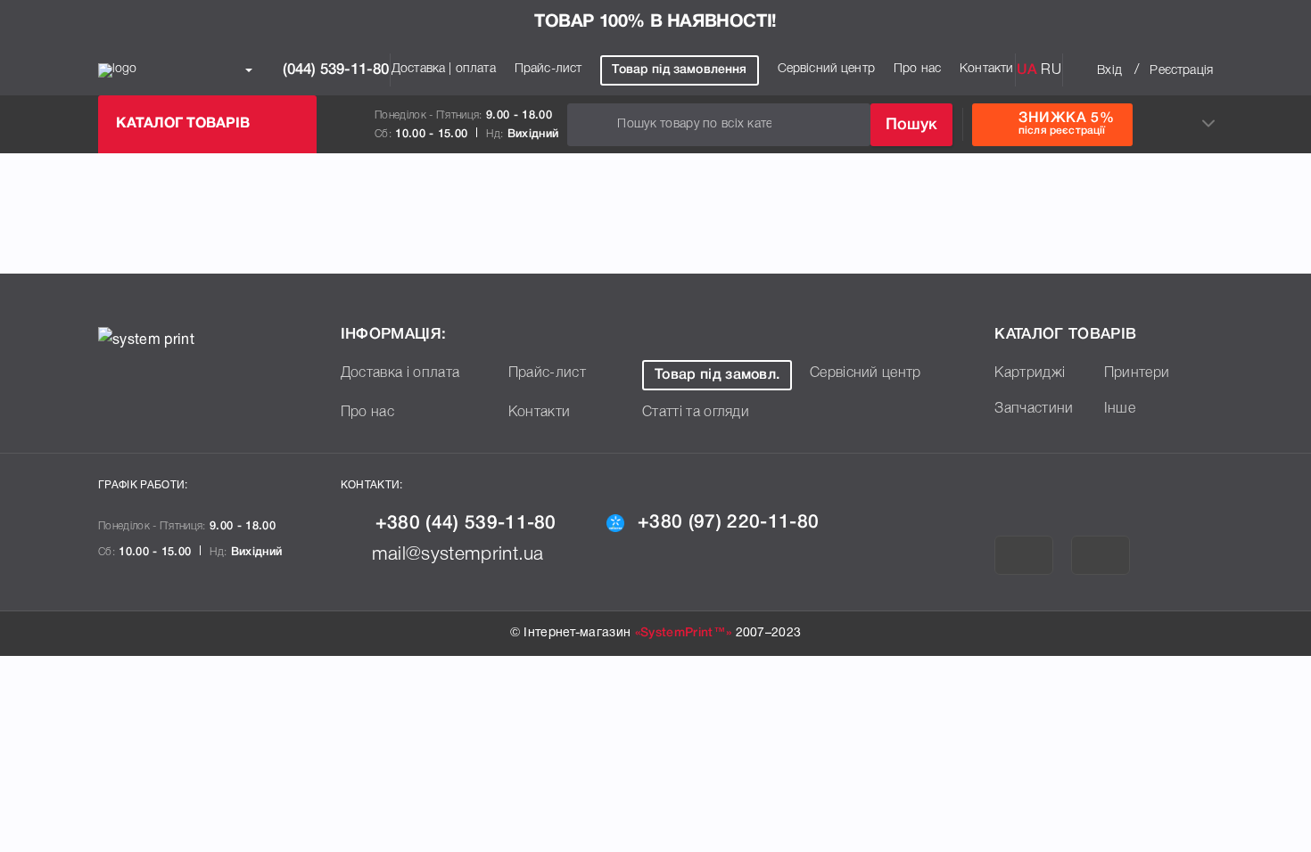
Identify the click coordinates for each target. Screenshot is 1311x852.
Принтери (1137, 373)
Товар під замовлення (679, 70)
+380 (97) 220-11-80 (728, 522)
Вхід (1109, 71)
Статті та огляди (695, 412)
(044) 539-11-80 (333, 70)
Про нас (917, 69)
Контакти (986, 69)
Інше (1119, 409)
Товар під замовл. (717, 375)
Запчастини (1033, 409)
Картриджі (1029, 373)
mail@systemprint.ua (458, 554)
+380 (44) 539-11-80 (466, 523)
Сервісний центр (826, 69)
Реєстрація (1181, 71)
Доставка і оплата (400, 373)
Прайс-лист (548, 69)
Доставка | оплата (444, 69)
